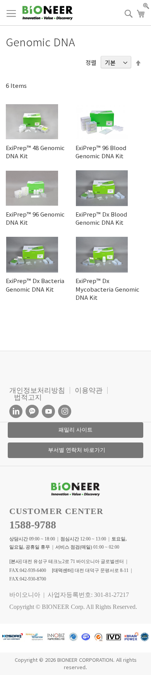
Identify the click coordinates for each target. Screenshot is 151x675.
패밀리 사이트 (75, 430)
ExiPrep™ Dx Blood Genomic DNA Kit (101, 218)
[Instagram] (64, 411)
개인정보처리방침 (37, 390)
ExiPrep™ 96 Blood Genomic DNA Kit (101, 151)
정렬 (91, 62)
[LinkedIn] (15, 411)
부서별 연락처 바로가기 (76, 450)
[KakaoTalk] (32, 411)
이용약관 (89, 390)
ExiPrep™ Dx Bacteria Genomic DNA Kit (35, 284)
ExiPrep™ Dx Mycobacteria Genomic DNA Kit (107, 288)
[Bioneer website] (47, 13)
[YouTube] (48, 411)
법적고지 (28, 397)
